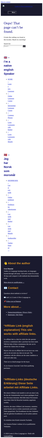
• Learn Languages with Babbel (11, 125)
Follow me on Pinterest (13, 301)
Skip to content (5, 2)
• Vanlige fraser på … (10, 245)
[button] (5, 12)
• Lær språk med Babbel (10, 216)
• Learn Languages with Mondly (11, 137)
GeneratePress (8, 436)
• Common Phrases (11, 115)
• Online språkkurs (11, 197)
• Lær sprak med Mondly (10, 228)
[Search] (24, 46)
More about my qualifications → (14, 282)
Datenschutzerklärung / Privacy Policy (20, 312)
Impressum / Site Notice (15, 315)
